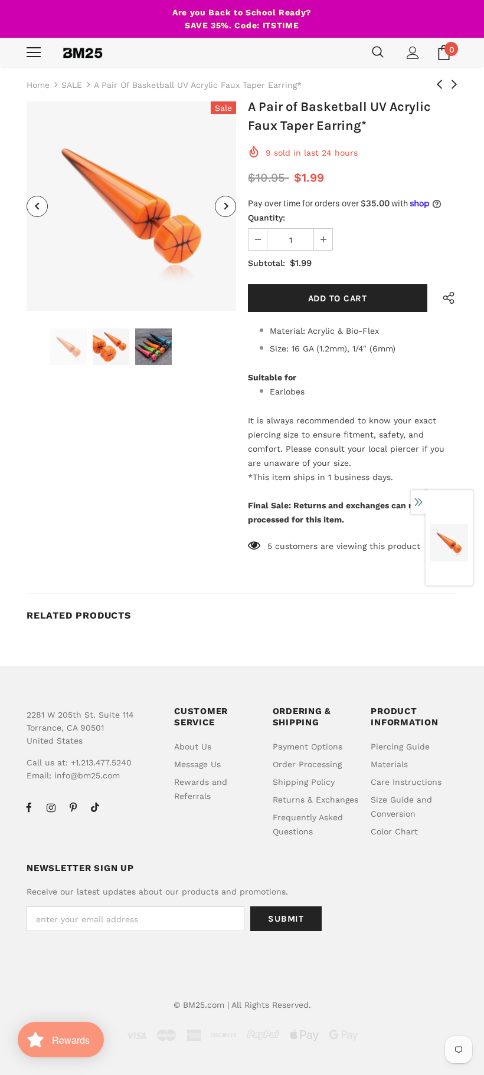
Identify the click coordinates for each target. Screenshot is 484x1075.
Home (38, 85)
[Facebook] (29, 807)
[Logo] (82, 52)
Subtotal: (266, 263)
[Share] (445, 298)
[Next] (225, 206)
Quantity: (266, 217)
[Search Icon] (378, 52)
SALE (71, 85)
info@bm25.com (87, 775)
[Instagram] (50, 807)
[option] (131, 206)
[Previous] (37, 206)
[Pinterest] (73, 807)
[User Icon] (413, 53)
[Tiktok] (95, 807)
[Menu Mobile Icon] (34, 52)
